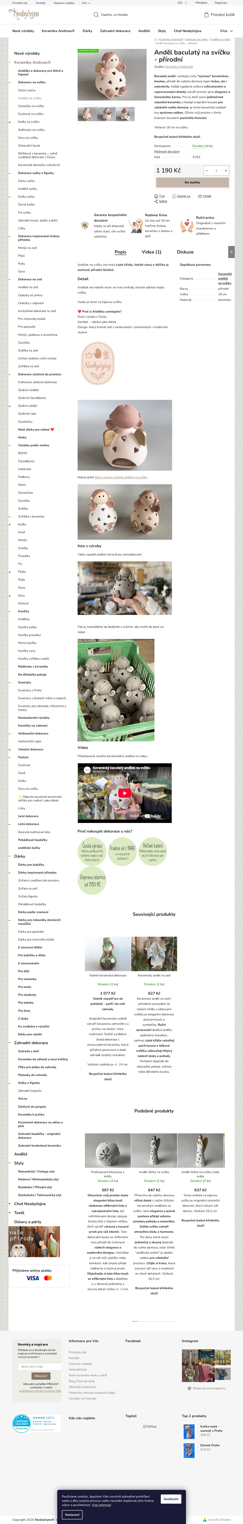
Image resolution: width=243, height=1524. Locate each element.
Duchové (24, 765)
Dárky (19, 856)
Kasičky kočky (27, 627)
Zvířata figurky (28, 896)
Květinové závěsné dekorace (37, 382)
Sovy (21, 595)
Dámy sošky (26, 181)
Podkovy (24, 477)
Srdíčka (23, 509)
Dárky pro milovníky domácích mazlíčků (39, 922)
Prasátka (24, 556)
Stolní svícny (27, 90)
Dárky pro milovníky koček (36, 939)
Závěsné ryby (27, 414)
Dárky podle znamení (33, 912)
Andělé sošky (27, 189)
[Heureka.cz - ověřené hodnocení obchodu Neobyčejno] (36, 1423)
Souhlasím (171, 1499)
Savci (21, 271)
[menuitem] (23, 30)
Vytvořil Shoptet (219, 1520)
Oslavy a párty (27, 1221)
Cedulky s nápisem (31, 303)
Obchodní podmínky (82, 1387)
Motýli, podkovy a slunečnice (38, 335)
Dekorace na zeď (30, 279)
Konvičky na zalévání (32, 726)
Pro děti (23, 971)
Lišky (21, 228)
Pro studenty (27, 995)
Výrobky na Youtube (82, 1398)
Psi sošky (24, 212)
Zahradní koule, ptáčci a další (37, 220)
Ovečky (23, 548)
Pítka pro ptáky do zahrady (37, 1067)
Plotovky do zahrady (32, 1075)
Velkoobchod (78, 1369)
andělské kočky (29, 848)
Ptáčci (22, 572)
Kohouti (23, 603)
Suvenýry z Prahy (30, 690)
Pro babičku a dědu (32, 955)
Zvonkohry (25, 422)
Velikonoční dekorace (33, 733)
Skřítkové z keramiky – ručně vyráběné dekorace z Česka (37, 155)
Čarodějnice (26, 461)
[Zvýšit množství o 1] (226, 170)
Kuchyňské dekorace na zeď (37, 311)
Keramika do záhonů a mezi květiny (43, 1059)
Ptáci (21, 256)
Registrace (221, 3)
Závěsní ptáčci (27, 406)
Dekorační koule (29, 146)
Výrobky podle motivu (33, 445)
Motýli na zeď (27, 248)
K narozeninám (28, 963)
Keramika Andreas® (32, 62)
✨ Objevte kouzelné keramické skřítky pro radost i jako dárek (40, 799)
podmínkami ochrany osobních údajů (40, 1391)
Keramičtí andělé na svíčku (225, 278)
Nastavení (72, 1515)
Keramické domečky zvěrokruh (39, 165)
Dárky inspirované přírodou (37, 873)
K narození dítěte (30, 947)
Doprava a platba (64, 3)
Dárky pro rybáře (30, 1034)
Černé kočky (26, 204)
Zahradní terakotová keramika (39, 1146)
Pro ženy (24, 1011)
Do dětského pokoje (32, 674)
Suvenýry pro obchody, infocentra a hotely (42, 708)
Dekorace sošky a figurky (36, 173)
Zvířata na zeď (27, 888)
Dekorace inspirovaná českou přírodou (39, 238)
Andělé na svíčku (29, 98)
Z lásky (23, 1019)
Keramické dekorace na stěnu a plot (40, 1124)
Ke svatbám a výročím (33, 1026)
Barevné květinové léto (34, 832)
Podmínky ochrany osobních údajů (92, 1393)
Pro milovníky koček (32, 319)
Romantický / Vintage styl (36, 1171)
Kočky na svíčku (28, 122)
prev (81, 1226)
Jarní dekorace (28, 816)
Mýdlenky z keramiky (33, 666)
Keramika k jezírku (31, 1114)
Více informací (101, 1505)
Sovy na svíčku (28, 138)
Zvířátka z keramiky (31, 516)
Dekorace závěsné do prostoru (39, 374)
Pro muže (24, 987)
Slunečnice (25, 493)
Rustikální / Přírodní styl (35, 1187)
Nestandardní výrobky (34, 718)
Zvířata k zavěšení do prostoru (38, 880)
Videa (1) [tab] (152, 252)
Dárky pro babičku (31, 865)
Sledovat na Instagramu (209, 1388)
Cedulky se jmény (30, 295)
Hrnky (22, 437)
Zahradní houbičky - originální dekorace (39, 1136)
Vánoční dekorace (30, 749)
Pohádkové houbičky (32, 840)
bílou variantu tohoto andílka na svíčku (121, 477)
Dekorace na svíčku (32, 82)
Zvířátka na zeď (28, 366)
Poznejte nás (19, 3)
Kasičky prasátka (29, 635)
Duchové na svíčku (30, 114)
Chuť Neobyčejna (30, 1203)
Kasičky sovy (26, 651)
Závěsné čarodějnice (32, 398)
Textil (19, 1212)
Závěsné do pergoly (32, 1107)
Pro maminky (27, 979)
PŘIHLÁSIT (41, 1376)
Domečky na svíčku (31, 106)
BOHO (22, 453)
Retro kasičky (27, 643)
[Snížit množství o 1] (207, 170)
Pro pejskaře (26, 327)
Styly (19, 1163)
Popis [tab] (120, 252)
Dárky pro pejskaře (31, 932)
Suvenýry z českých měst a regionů (42, 698)
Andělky (24, 619)
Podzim (23, 757)
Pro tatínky (25, 1003)
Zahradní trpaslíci (30, 1091)
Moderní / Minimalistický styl (38, 1179)
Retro (22, 485)
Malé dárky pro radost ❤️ (36, 429)
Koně (21, 532)
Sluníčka (24, 343)
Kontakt (40, 3)
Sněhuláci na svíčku (31, 130)
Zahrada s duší (28, 1051)
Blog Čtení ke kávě (82, 1381)
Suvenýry (24, 682)
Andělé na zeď (28, 287)
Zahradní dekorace (31, 1042)
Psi (20, 564)
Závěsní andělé (28, 390)
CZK (180, 3)
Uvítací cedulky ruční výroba (37, 358)
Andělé (20, 1154)
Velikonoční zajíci (29, 741)
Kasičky (23, 611)
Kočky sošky (26, 197)
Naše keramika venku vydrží (88, 1375)
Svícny (22, 1099)
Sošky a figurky (29, 1083)
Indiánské (24, 469)
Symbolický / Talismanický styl (39, 1195)
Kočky (22, 524)
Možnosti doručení (167, 151)
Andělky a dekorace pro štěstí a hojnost (40, 73)
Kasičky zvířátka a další (33, 659)
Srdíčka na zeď (28, 350)
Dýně (21, 773)
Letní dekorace (28, 824)
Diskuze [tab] (185, 252)
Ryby (21, 264)
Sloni (21, 588)
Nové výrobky (27, 53)
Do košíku (192, 182)
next (228, 1226)
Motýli (22, 540)
